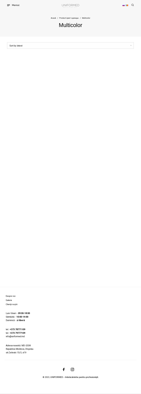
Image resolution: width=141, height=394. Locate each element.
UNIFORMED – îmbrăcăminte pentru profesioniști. (74, 377)
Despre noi (10, 296)
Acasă (53, 18)
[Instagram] (72, 369)
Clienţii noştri (11, 304)
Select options (26, 263)
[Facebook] (63, 369)
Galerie (9, 300)
